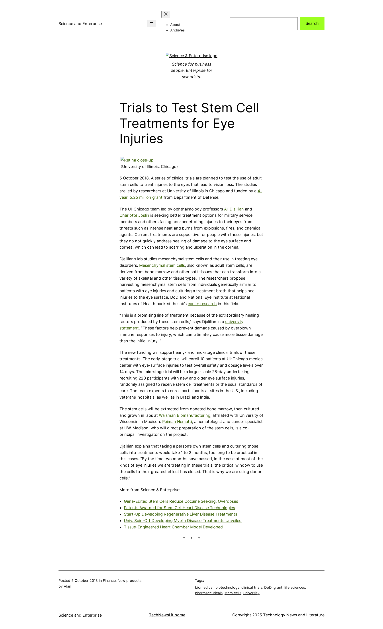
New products (129, 580)
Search (312, 23)
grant (278, 587)
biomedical (204, 587)
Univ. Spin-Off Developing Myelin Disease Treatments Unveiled (183, 520)
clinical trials (251, 587)
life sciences (294, 587)
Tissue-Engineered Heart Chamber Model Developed (173, 527)
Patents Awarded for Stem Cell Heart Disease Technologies (179, 507)
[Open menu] (151, 23)
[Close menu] (165, 14)
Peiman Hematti (177, 421)
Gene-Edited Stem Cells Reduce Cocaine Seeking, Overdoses (181, 501)
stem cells (233, 593)
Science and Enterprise (80, 23)
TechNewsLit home (167, 615)
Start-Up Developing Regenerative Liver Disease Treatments (180, 514)
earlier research (202, 303)
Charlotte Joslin (134, 215)
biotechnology (227, 587)
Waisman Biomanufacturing (184, 415)
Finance (109, 580)
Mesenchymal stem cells (162, 265)
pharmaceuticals (209, 593)
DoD (268, 587)
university (251, 593)
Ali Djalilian (234, 209)
